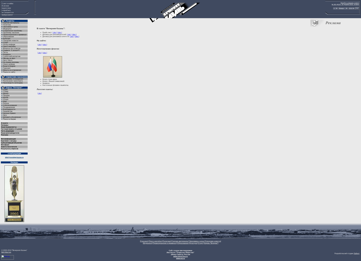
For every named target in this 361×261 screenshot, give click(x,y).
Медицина (7, 29)
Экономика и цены (10, 27)
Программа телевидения (13, 79)
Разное (6, 103)
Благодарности (9, 109)
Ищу (5, 101)
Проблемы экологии (11, 33)
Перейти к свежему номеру (350, 3)
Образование (8, 37)
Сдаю (5, 90)
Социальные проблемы (12, 31)
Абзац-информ (9, 44)
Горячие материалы (11, 23)
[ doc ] (59, 33)
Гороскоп (6, 68)
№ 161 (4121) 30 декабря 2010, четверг (345, 4)
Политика (7, 25)
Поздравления (9, 107)
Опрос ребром (9, 64)
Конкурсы (7, 54)
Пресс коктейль (155, 241)
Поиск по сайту (9, 72)
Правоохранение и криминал (15, 35)
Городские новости (10, 41)
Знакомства (7, 111)
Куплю (5, 97)
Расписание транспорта (13, 81)
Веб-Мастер (6, 252)
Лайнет (357, 254)
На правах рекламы (11, 62)
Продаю (6, 95)
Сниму (5, 92)
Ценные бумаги (9, 113)
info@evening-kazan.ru (14, 157)
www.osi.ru (180, 258)
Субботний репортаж (11, 56)
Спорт (5, 43)
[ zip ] (55, 33)
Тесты (5, 52)
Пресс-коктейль (9, 46)
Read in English (9, 66)
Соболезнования (10, 105)
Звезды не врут (9, 58)
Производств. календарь (13, 83)
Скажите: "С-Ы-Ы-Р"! (11, 50)
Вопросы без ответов (11, 48)
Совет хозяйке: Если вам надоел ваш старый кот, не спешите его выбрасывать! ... (7, 10)
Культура (6, 39)
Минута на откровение (12, 70)
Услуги (5, 99)
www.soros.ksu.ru (180, 256)
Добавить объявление (12, 117)
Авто (5, 115)
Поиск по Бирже (9, 119)
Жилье (5, 94)
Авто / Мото (7, 60)
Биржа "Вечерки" (211, 243)
